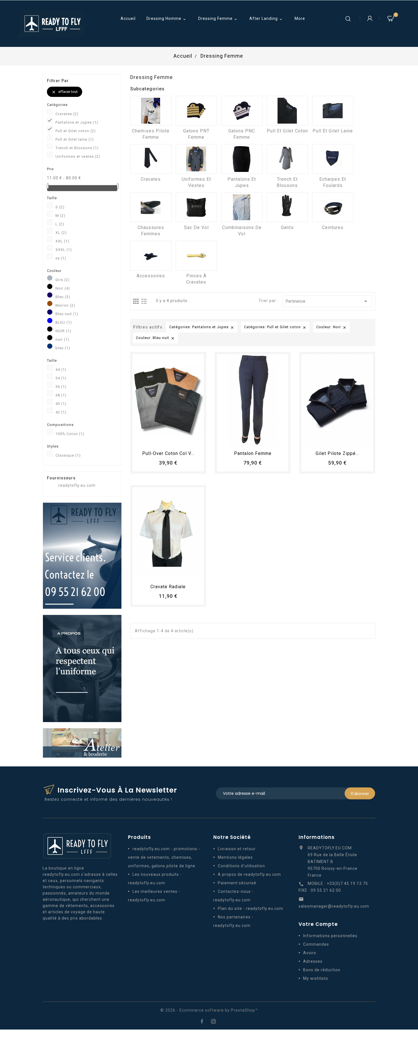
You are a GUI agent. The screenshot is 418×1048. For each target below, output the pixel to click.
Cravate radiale (168, 586)
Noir (62, 288)
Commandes (316, 944)
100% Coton (69, 434)
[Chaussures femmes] (150, 207)
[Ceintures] (332, 207)
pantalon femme (253, 453)
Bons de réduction (321, 970)
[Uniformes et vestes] (196, 159)
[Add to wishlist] (163, 440)
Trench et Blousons (77, 148)
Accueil (128, 18)
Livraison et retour (237, 849)
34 (61, 378)
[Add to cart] (152, 440)
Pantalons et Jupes (76, 122)
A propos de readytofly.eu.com (249, 874)
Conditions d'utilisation (241, 866)
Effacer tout (64, 92)
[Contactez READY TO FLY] (82, 555)
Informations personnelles (330, 935)
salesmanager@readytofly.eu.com (334, 906)
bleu (62, 348)
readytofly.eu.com (77, 485)
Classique (68, 455)
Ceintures (332, 227)
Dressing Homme (166, 19)
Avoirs (309, 953)
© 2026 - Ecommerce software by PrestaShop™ (209, 1010)
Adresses (312, 961)
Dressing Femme (218, 19)
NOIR (63, 331)
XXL (62, 241)
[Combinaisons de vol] (241, 207)
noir (62, 339)
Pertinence (327, 301)
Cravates (66, 114)
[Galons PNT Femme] (196, 111)
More (300, 18)
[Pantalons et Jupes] (241, 159)
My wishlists (315, 978)
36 (61, 386)
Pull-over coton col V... (168, 453)
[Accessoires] (150, 256)
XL (61, 232)
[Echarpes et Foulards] (332, 159)
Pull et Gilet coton (75, 131)
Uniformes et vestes (77, 156)
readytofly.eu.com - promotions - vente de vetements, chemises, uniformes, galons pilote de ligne (164, 857)
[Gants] (287, 207)
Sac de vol (196, 227)
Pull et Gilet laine (74, 139)
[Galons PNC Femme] (241, 111)
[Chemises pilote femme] (150, 111)
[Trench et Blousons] (287, 159)
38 (61, 395)
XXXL (63, 250)
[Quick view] (184, 440)
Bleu (62, 297)
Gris (62, 280)
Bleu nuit (66, 314)
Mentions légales (235, 857)
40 (61, 404)
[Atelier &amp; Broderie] (82, 742)
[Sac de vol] (196, 207)
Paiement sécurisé (237, 883)
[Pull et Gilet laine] (332, 111)
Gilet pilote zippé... (337, 453)
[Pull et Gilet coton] (287, 111)
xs (60, 258)
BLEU (63, 322)
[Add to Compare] (173, 440)
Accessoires (150, 275)
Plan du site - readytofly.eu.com (250, 908)
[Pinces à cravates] (196, 256)
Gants (287, 227)
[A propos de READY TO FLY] (82, 668)
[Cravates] (150, 159)
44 (61, 369)
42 (61, 412)
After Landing (266, 19)
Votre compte (318, 924)
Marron (65, 305)
